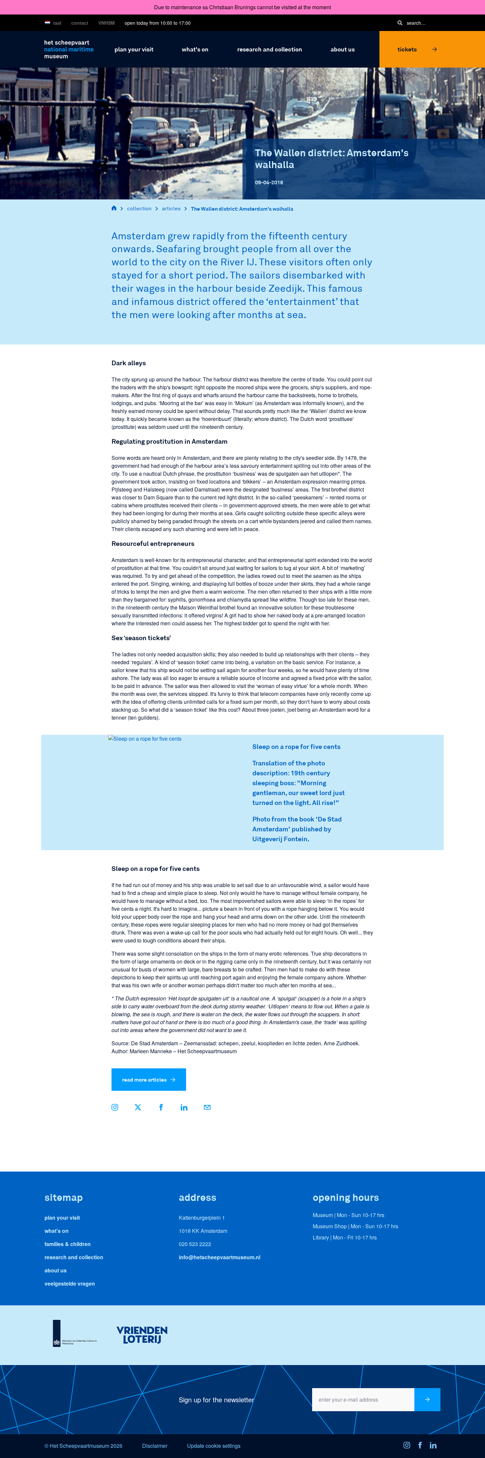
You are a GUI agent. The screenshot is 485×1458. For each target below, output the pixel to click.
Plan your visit (62, 1217)
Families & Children (68, 1244)
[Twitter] (138, 1108)
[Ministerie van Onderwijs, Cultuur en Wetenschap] (75, 1335)
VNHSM (106, 22)
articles (171, 208)
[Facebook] (161, 1108)
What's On (57, 1231)
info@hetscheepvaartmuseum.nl (219, 1257)
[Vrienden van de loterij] (142, 1335)
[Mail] (207, 1108)
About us (56, 1270)
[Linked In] (435, 1446)
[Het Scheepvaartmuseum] (69, 48)
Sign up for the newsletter (216, 1399)
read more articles (144, 1079)
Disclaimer (154, 1445)
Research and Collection (74, 1257)
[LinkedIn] (184, 1108)
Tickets (407, 49)
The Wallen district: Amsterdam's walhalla (242, 208)
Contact (79, 22)
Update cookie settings (214, 1445)
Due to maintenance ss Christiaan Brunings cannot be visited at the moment (242, 7)
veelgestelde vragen (70, 1283)
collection (139, 208)
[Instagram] (409, 1446)
